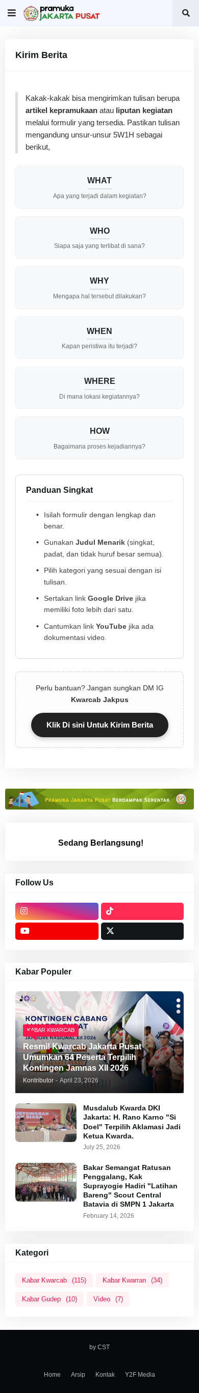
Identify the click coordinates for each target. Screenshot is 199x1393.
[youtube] (56, 931)
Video (108, 1299)
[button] (11, 13)
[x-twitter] (142, 931)
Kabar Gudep (49, 1299)
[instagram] (56, 911)
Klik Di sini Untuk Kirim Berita (99, 724)
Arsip (78, 1374)
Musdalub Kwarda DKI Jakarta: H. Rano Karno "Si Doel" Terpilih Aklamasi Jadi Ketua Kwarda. (132, 1122)
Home (52, 1374)
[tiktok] (142, 911)
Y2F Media (140, 1374)
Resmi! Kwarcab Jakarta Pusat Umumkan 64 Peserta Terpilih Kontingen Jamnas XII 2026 (82, 1057)
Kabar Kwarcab (54, 1280)
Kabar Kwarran (132, 1280)
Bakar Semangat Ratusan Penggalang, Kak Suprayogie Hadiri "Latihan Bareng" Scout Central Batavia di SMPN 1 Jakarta (130, 1186)
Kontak (105, 1374)
